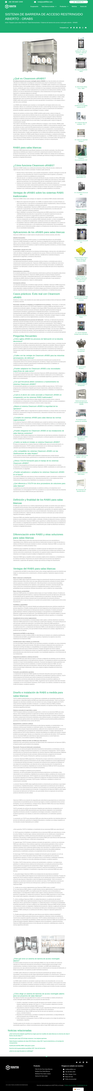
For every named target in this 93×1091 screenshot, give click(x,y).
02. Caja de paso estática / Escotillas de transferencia (81, 438)
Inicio (6, 22)
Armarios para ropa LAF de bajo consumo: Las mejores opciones (28, 1038)
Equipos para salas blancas (18, 22)
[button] (71, 27)
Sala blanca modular (48, 6)
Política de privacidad (70, 1079)
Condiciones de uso (82, 1085)
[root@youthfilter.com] (35, 2)
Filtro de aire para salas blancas (43, 1069)
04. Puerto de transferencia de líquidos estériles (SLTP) (81, 105)
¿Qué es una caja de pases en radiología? (21, 1051)
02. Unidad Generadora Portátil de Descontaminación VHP (81, 158)
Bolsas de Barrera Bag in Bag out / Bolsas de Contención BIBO (81, 259)
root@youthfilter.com (45, 2)
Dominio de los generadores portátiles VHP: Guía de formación (27, 1048)
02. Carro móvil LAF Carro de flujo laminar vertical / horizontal (81, 298)
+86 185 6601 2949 (16, 2)
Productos (63, 6)
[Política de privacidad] (63, 1079)
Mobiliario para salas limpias (43, 1073)
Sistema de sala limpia (41, 1076)
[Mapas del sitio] (63, 1076)
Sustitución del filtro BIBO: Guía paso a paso (22, 1045)
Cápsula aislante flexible (81, 225)
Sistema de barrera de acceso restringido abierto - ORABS (81, 402)
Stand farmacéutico (34, 22)
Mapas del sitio (69, 1076)
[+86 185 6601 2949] (6, 2)
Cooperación (34, 6)
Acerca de (83, 6)
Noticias (74, 6)
